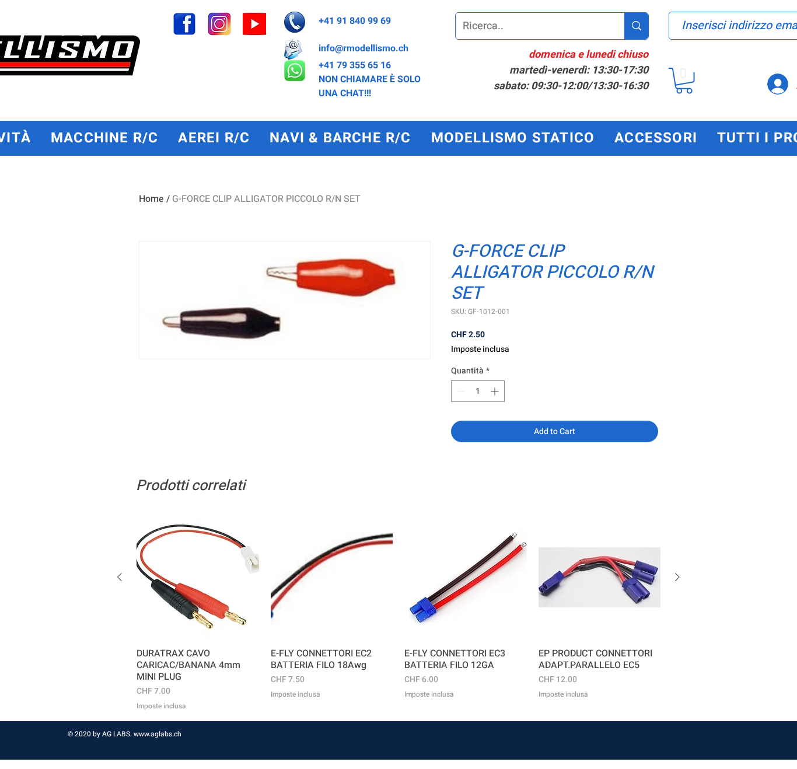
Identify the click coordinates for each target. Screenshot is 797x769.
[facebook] (184, 24)
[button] (684, 81)
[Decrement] (460, 391)
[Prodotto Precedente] (120, 577)
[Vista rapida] (198, 577)
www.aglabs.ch (157, 734)
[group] (398, 614)
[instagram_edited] (219, 24)
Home (151, 199)
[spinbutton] (477, 391)
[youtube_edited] (254, 24)
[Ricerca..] (636, 26)
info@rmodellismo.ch (363, 48)
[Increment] (495, 391)
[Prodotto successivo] (677, 577)
